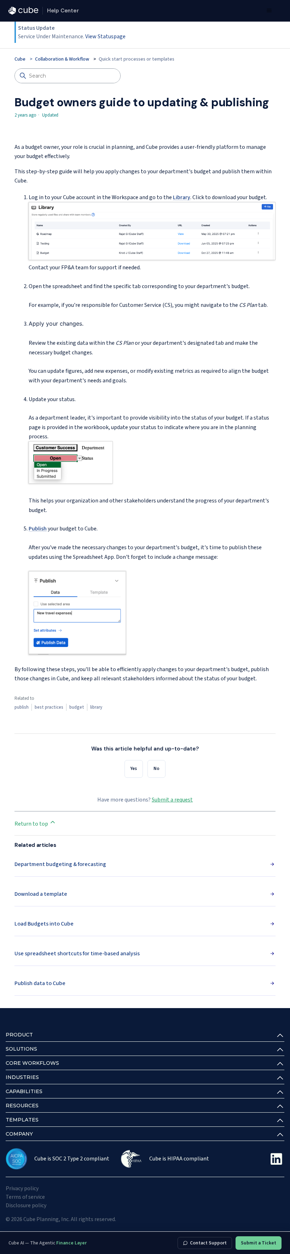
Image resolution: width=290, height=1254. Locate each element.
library (96, 707)
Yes (133, 768)
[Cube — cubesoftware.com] (23, 10)
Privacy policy (22, 1188)
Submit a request (172, 800)
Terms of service (25, 1197)
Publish (38, 529)
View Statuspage (105, 36)
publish (21, 707)
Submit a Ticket (258, 1242)
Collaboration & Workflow (62, 59)
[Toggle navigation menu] (269, 10)
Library (181, 197)
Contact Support (208, 1242)
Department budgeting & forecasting (60, 864)
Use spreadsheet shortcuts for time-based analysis (77, 953)
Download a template (40, 894)
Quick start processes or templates (136, 59)
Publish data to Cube (39, 983)
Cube (19, 59)
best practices (49, 707)
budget (76, 707)
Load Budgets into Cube (44, 924)
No (156, 768)
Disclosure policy (26, 1205)
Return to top (31, 824)
